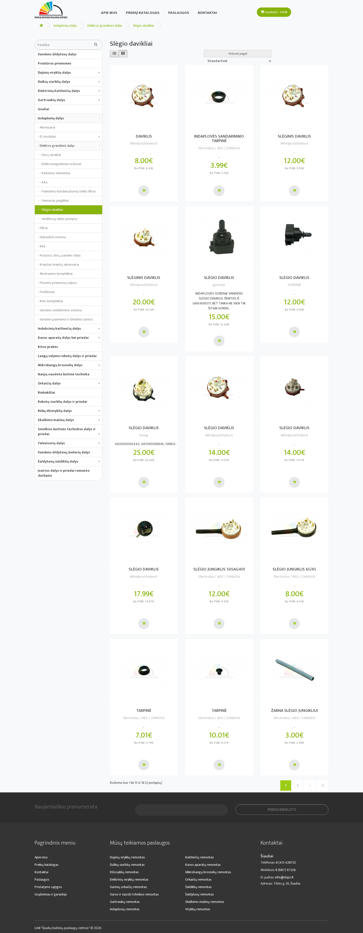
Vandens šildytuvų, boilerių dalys (64, 452)
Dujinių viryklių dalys (69, 72)
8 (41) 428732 (286, 862)
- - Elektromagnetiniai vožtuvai (59, 164)
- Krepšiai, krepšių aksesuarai (58, 264)
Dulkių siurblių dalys (69, 82)
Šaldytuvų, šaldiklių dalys (69, 461)
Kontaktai (207, 12)
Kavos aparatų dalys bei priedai (69, 337)
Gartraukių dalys (69, 100)
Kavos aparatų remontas (203, 865)
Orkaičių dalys (69, 383)
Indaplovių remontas (125, 909)
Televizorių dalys (69, 443)
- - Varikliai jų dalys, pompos (58, 219)
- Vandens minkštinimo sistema (60, 310)
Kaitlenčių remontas (199, 857)
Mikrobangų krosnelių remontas (208, 872)
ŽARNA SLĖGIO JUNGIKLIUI (294, 710)
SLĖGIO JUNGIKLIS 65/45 (294, 569)
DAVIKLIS (144, 136)
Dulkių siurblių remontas (127, 865)
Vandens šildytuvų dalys (57, 54)
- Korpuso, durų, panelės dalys (59, 255)
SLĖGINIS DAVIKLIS (294, 136)
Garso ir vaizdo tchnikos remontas (134, 894)
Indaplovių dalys (65, 25)
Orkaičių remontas (198, 879)
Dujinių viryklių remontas (127, 857)
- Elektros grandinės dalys (69, 145)
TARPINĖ (143, 710)
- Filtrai (43, 228)
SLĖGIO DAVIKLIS (219, 277)
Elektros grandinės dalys (104, 25)
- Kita (41, 246)
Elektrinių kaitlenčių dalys (69, 91)
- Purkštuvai (46, 292)
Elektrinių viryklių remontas (129, 879)
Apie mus (109, 12)
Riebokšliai (46, 392)
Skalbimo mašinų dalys (69, 420)
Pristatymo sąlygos (48, 887)
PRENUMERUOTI (282, 809)
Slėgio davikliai (143, 25)
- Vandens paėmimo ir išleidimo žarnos (65, 319)
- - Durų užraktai (49, 155)
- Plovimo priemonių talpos (57, 283)
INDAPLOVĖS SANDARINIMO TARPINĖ (219, 139)
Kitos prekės (48, 347)
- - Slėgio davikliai (50, 209)
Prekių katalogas (143, 12)
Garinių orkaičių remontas (128, 887)
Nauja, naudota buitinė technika (63, 374)
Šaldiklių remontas (198, 887)
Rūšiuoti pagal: (238, 53)
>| (322, 785)
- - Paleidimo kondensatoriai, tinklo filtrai (67, 191)
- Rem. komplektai (50, 301)
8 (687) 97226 (285, 870)
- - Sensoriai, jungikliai (53, 200)
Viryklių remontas (197, 909)
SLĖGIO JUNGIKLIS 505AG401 (219, 569)
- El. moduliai (69, 136)
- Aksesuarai (46, 127)
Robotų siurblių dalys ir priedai (62, 401)
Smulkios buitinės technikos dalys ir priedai (69, 431)
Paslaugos (178, 12)
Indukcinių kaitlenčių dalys (69, 328)
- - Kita (42, 182)
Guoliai (43, 109)
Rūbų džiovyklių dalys (69, 411)
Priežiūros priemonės (54, 63)
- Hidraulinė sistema (52, 237)
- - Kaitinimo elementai (54, 173)
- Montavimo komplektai (55, 273)
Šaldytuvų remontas (199, 894)
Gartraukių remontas (125, 902)
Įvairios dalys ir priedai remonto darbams (63, 473)
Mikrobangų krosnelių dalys (69, 365)
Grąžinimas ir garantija (51, 894)
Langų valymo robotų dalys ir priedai (67, 356)
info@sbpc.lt (284, 877)
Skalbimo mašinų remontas (204, 902)
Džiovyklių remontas (124, 872)
